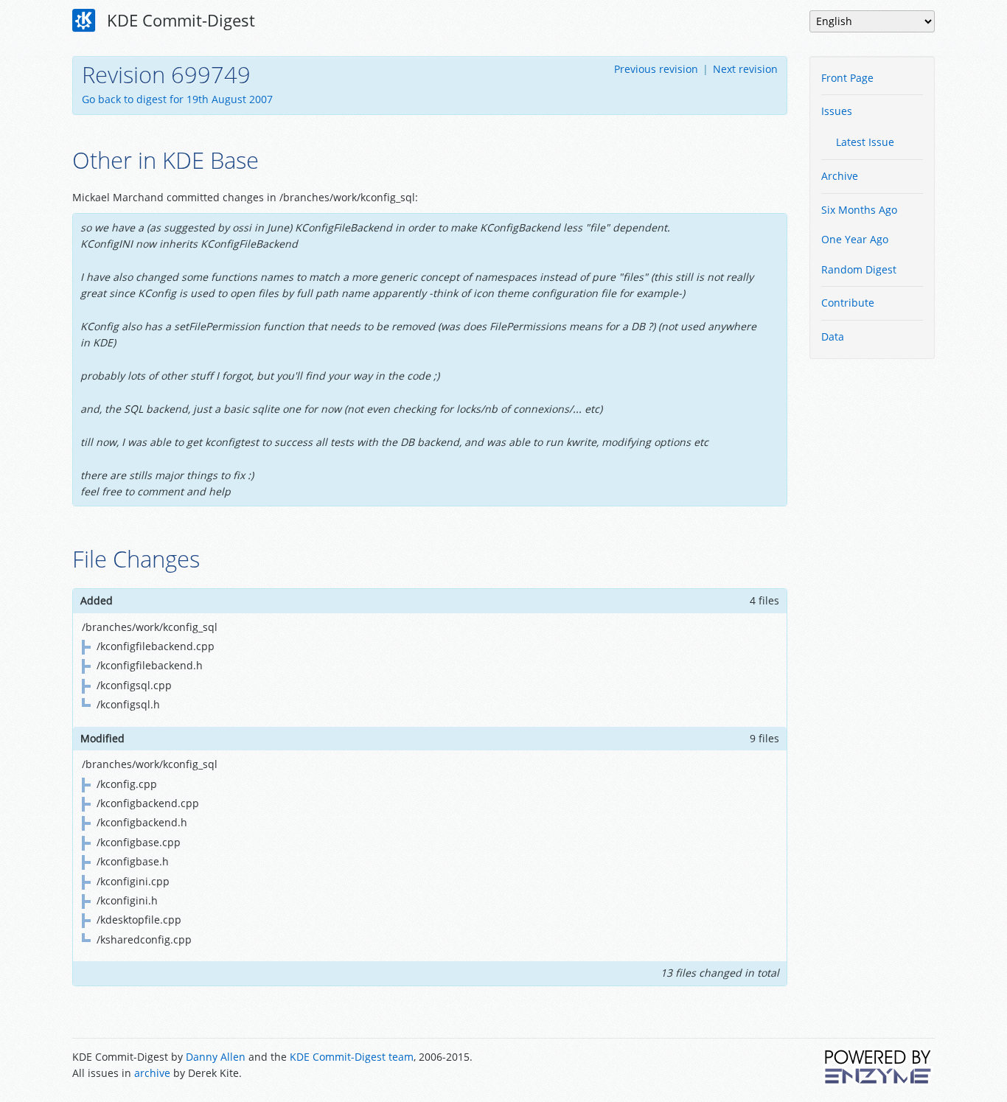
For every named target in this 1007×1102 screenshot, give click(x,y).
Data (832, 336)
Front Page (847, 78)
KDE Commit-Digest (178, 20)
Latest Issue (865, 142)
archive (152, 1073)
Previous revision (656, 69)
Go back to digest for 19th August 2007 (177, 99)
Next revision (745, 69)
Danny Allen (215, 1057)
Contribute (847, 303)
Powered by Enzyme (879, 1066)
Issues (836, 111)
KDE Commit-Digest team (352, 1057)
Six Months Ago (859, 210)
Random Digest (858, 269)
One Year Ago (854, 239)
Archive (839, 176)
